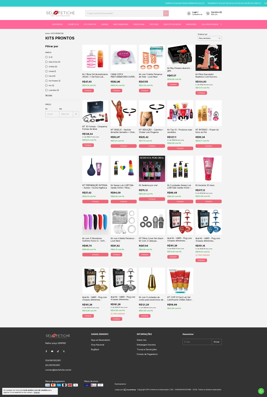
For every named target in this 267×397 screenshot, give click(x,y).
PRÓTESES (154, 24)
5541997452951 (53, 360)
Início (47, 33)
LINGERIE (104, 24)
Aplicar (76, 114)
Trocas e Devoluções (147, 349)
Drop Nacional (97, 345)
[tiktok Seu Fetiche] (58, 351)
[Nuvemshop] (125, 390)
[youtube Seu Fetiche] (52, 351)
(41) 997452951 (52, 365)
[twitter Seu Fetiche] (64, 351)
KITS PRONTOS (90, 24)
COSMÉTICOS (73, 24)
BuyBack (95, 349)
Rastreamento (120, 384)
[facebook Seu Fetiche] (46, 351)
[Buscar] (166, 13)
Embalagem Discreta (146, 345)
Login (194, 12)
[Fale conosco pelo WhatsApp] (261, 391)
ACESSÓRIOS (57, 24)
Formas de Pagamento (147, 354)
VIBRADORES (191, 24)
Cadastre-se (197, 14)
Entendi (37, 392)
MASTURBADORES (120, 24)
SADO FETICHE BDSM (172, 24)
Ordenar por (202, 34)
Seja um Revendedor (100, 340)
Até (60, 109)
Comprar (123, 146)
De (46, 109)
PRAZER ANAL (139, 24)
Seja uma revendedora (212, 24)
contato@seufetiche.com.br (58, 370)
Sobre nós (141, 340)
